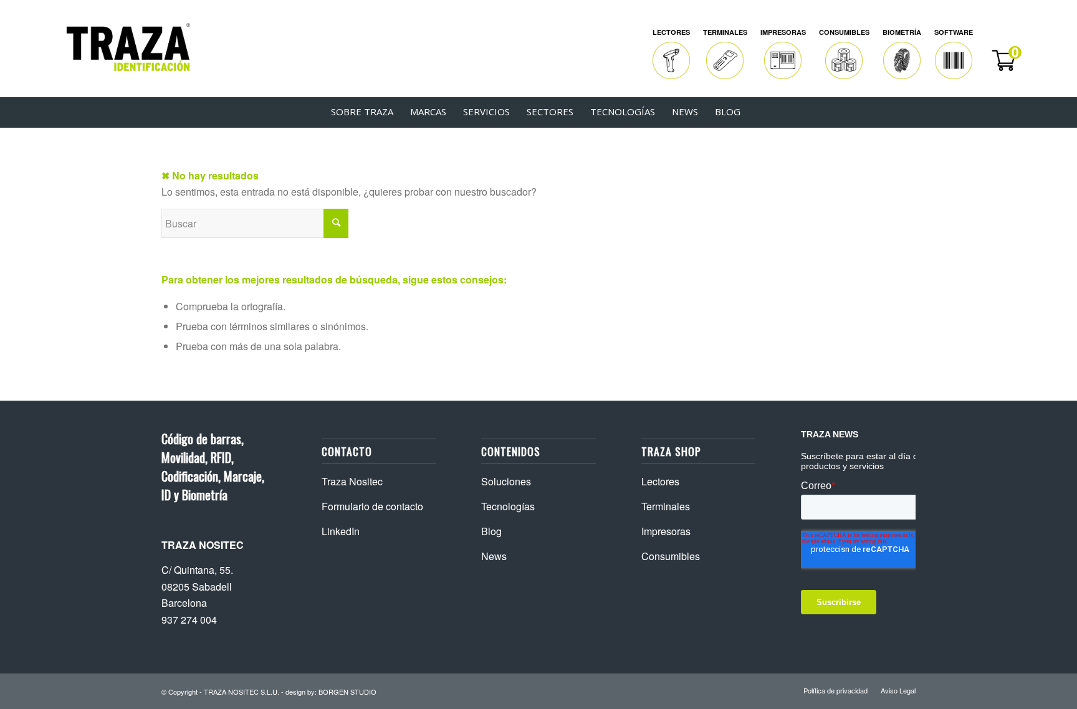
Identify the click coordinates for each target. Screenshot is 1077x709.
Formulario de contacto (372, 506)
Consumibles (670, 556)
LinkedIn (341, 531)
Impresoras (666, 531)
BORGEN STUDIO (347, 692)
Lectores (660, 481)
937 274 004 (189, 619)
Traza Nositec (352, 481)
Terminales (665, 506)
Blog (491, 531)
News (494, 556)
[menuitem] (671, 54)
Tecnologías (508, 506)
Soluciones (506, 481)
